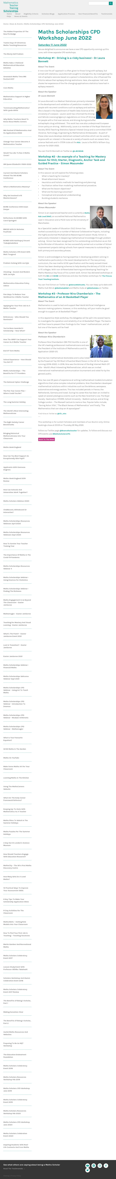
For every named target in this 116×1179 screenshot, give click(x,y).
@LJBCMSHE (78, 151)
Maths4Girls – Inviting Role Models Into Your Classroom (15, 923)
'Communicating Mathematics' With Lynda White (16, 109)
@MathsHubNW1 (62, 288)
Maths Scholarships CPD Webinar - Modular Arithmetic (15, 716)
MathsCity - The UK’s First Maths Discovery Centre (17, 866)
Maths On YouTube (11, 758)
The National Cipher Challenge (16, 382)
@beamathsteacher (68, 431)
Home (9, 14)
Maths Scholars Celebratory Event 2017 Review (15, 990)
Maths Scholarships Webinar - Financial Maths (16, 666)
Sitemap (6, 1176)
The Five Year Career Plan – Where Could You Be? (14, 392)
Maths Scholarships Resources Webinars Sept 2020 (16, 533)
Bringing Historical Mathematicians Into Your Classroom (14, 435)
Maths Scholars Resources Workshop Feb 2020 (14, 1112)
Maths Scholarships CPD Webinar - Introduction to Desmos (14, 704)
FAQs (9, 16)
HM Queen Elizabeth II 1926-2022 (17, 164)
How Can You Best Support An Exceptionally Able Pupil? (16, 457)
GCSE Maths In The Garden (14, 749)
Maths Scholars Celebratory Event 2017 (15, 957)
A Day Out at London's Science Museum (16, 844)
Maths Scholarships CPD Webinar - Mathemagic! (13, 727)
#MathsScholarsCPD (61, 434)
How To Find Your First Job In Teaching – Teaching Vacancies (16, 934)
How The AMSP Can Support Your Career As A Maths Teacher (17, 340)
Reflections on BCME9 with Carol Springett (15, 219)
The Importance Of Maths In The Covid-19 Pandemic (17, 556)
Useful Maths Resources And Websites (15, 1033)
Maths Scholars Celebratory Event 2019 (15, 1101)
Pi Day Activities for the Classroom (13, 911)
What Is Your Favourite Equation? (13, 739)
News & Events (20, 16)
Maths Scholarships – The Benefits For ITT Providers (14, 372)
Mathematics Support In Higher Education (16, 97)
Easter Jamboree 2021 (12, 656)
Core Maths (8, 88)
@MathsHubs (93, 288)
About (17, 14)
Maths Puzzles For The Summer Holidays (16, 832)
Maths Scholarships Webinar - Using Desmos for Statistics (16, 578)
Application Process (66, 14)
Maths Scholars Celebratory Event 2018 (15, 1067)
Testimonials (106, 14)
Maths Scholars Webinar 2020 (16, 501)
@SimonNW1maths (77, 285)
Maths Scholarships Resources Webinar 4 (16, 567)
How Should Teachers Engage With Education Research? (15, 855)
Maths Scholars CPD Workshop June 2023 (16, 1123)
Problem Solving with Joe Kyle (16, 263)
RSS (78, 142)
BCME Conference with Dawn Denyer (15, 208)
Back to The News (46, 439)
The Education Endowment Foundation (14, 1055)
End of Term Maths (11, 351)
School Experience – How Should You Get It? (17, 360)
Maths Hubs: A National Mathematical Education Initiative (13, 65)
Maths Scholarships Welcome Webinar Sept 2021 (16, 677)
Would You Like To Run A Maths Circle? (16, 154)
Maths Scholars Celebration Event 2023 (15, 1134)
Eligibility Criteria (31, 14)
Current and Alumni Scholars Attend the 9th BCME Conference (15, 175)
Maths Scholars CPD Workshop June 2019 (16, 1089)
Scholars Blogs (48, 14)
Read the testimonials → (14, 1168)
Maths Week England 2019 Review (14, 479)
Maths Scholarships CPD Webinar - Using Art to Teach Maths (15, 690)
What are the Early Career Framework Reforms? (14, 799)
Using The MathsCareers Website (13, 787)
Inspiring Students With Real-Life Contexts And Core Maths (16, 1146)
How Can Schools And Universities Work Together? (15, 491)
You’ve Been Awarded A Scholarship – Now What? (14, 329)
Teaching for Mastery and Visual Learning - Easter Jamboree (17, 623)
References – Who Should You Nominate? (16, 318)
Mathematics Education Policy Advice (16, 284)
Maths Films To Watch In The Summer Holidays (15, 821)
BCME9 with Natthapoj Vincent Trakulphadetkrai (16, 242)
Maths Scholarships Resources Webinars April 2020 (16, 522)
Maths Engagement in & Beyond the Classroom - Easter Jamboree (17, 602)
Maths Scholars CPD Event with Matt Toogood (16, 253)
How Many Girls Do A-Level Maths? (14, 878)
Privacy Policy (16, 1176)
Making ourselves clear (13, 1012)
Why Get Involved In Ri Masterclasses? (12, 196)
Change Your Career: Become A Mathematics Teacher (16, 143)
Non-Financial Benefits (88, 14)
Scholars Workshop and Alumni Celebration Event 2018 (16, 979)
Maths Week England (12, 447)
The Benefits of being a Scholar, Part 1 (17, 1002)
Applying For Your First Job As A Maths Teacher (16, 307)
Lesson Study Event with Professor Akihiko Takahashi (15, 968)
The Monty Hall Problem (13, 54)
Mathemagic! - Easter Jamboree (17, 614)
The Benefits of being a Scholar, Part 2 (17, 1022)
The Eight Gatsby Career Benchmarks (13, 423)
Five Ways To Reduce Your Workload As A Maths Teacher (16, 295)
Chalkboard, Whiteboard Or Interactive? (15, 511)
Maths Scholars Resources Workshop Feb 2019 (14, 1078)
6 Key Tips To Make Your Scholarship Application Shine (16, 900)
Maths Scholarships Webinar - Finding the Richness (16, 590)
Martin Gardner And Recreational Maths (17, 945)
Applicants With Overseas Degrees (14, 468)
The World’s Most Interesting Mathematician (15, 412)
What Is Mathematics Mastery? (16, 187)
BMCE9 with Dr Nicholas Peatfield (13, 230)
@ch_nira (61, 413)
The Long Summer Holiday (14, 402)
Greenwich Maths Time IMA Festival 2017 (14, 77)
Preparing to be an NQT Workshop (13, 1044)
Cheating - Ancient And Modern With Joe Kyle (16, 273)
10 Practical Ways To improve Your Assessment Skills (15, 889)
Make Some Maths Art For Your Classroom (16, 767)
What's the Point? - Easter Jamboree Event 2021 (14, 635)
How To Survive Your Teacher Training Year (15, 545)
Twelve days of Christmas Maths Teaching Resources (14, 44)
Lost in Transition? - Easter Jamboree (15, 646)
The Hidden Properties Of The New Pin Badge (15, 32)
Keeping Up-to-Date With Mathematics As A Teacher (14, 810)
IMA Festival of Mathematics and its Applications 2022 (17, 131)
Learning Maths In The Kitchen (16, 778)
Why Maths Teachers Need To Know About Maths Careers (16, 120)
